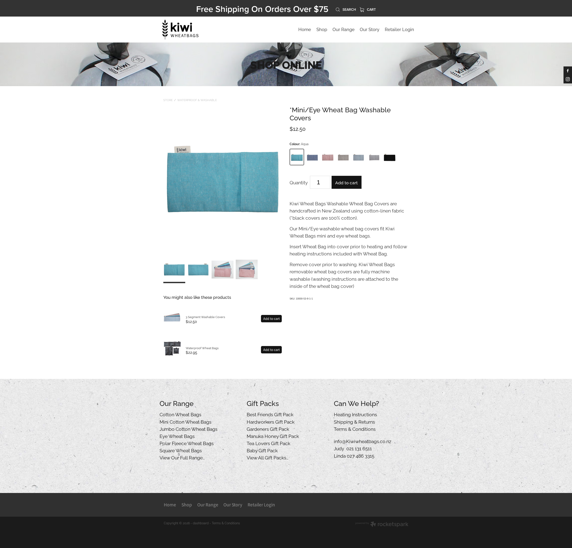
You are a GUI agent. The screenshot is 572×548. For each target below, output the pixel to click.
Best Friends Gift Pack (270, 414)
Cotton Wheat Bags (180, 414)
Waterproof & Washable (197, 100)
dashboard (201, 523)
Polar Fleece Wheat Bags (187, 443)
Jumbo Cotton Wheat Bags (188, 428)
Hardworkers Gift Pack (270, 421)
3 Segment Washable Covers (205, 317)
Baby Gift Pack (262, 450)
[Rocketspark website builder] (381, 524)
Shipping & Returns (354, 421)
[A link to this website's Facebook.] (568, 70)
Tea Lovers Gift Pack (268, 443)
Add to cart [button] (346, 182)
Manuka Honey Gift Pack (273, 435)
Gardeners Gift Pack (268, 428)
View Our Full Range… (182, 457)
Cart (371, 9)
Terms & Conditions (355, 428)
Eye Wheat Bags (177, 435)
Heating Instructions (355, 414)
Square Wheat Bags (181, 450)
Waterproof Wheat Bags (202, 348)
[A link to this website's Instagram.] (568, 79)
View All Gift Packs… (267, 457)
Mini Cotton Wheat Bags (185, 421)
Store (168, 100)
